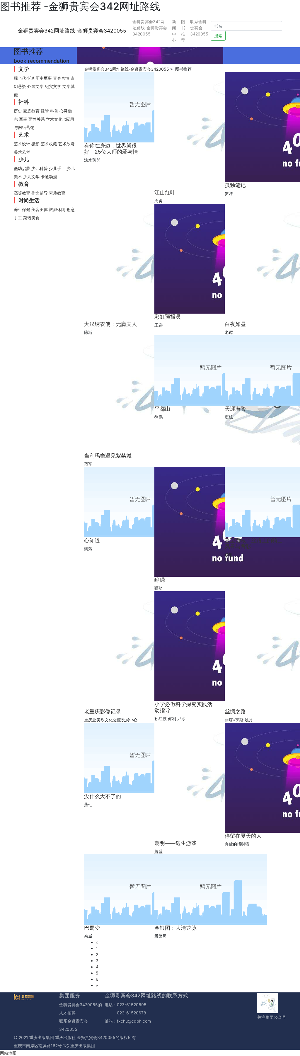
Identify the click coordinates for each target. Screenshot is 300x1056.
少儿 (23, 159)
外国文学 (35, 86)
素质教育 (57, 193)
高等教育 (22, 193)
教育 (23, 184)
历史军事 (43, 78)
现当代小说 (24, 78)
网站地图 (8, 1052)
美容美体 (39, 209)
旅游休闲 (57, 209)
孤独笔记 (235, 185)
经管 (45, 110)
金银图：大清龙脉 (175, 928)
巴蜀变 (92, 928)
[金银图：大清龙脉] (210, 889)
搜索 (218, 35)
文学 (23, 69)
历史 (18, 110)
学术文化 (54, 119)
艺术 (23, 135)
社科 (23, 102)
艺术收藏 (49, 143)
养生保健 (22, 209)
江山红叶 (164, 192)
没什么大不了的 (102, 796)
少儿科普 (39, 168)
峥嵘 (159, 580)
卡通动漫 (49, 176)
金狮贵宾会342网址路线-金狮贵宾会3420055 (72, 31)
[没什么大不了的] (140, 757)
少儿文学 (31, 176)
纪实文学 (53, 86)
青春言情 (61, 78)
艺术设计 (22, 143)
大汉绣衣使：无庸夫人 (110, 324)
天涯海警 (235, 409)
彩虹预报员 (167, 317)
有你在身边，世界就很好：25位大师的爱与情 (111, 148)
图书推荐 (183, 30)
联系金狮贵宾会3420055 (199, 27)
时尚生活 (29, 200)
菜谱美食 (31, 217)
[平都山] (210, 370)
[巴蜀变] (140, 889)
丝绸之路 (235, 711)
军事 (23, 119)
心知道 (92, 540)
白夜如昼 (235, 324)
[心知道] (140, 501)
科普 (54, 110)
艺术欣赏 (66, 143)
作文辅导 (39, 193)
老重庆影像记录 (102, 711)
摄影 (35, 143)
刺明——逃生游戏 (175, 843)
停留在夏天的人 (243, 836)
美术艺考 (22, 151)
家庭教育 (31, 110)
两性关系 (36, 119)
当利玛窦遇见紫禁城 (108, 456)
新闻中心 (174, 30)
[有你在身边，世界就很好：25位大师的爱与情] (140, 106)
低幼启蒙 (22, 168)
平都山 (162, 409)
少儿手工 (57, 168)
